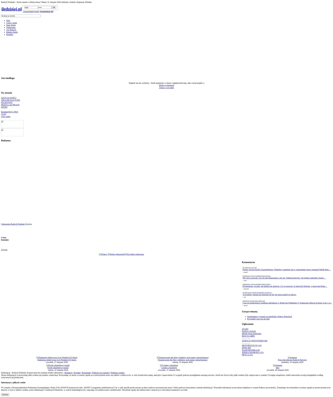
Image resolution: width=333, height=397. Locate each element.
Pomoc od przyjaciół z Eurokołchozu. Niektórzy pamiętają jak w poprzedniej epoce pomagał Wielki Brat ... (287, 270)
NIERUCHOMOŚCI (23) (253, 352)
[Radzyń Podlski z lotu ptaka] (12, 127)
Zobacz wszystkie (166, 88)
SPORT (4, 107)
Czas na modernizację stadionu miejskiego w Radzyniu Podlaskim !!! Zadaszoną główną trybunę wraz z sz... (287, 303)
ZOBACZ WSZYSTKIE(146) (254, 341)
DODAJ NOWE (249, 331)
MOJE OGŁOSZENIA (251, 334)
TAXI (3, 114)
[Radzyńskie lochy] (12, 135)
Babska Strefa (12, 32)
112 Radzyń (11, 30)
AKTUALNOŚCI (8, 98)
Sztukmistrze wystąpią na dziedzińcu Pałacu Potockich (269, 316)
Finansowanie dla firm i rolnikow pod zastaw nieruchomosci (182, 360)
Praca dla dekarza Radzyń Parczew (292, 360)
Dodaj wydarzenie (166, 85)
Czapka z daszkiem (169, 368)
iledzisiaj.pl (11, 9)
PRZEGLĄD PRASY (10, 105)
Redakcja (68, 373)
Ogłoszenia (10, 27)
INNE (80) (246, 348)
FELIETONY (7, 102)
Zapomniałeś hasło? (31, 11)
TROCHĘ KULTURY (10, 100)
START (245, 329)
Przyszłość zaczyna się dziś (258, 319)
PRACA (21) (247, 355)
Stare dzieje (11, 25)
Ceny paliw (6, 116)
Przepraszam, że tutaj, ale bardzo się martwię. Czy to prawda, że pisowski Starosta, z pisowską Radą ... (285, 286)
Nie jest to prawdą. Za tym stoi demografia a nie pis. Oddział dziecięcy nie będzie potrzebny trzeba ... (284, 278)
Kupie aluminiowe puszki (58, 368)
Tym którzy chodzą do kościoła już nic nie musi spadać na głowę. (269, 294)
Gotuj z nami (11, 23)
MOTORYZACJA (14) (251, 345)
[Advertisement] (79, 56)
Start (8, 20)
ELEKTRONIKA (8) (251, 350)
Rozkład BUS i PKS (9, 112)
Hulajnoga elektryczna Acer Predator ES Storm (56, 360)
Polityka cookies (117, 373)
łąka (277, 368)
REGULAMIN (248, 336)
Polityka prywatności (101, 373)
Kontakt (9, 34)
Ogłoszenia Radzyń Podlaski (13, 224)
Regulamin (86, 373)
